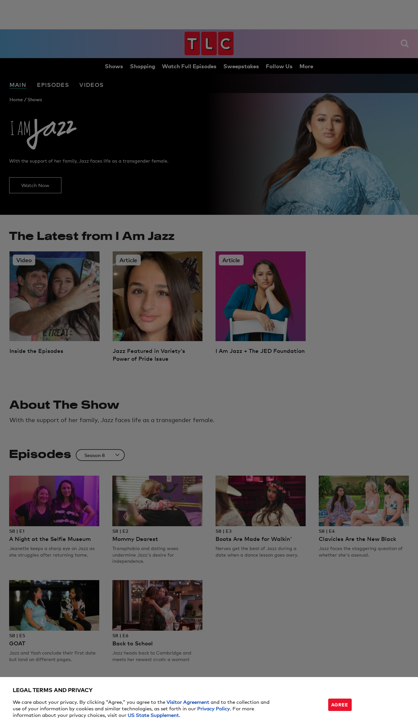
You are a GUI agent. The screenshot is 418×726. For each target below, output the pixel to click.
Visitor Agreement (188, 702)
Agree (339, 704)
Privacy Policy (213, 708)
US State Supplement (153, 715)
